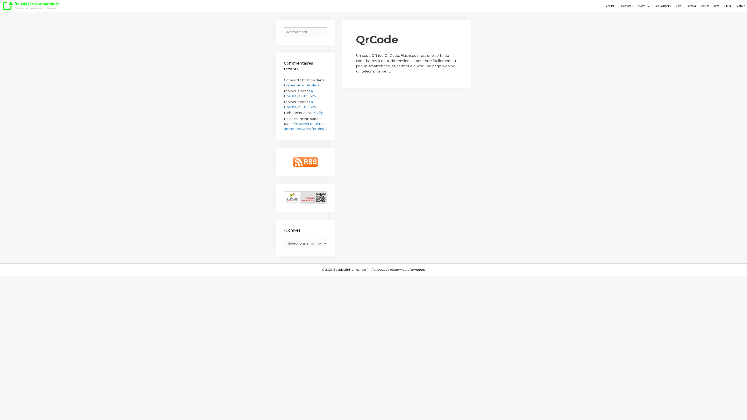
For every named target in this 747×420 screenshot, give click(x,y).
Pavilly (317, 113)
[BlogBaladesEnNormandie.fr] (32, 6)
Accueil (610, 6)
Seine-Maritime (663, 6)
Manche (705, 6)
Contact (740, 6)
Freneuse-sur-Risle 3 (301, 85)
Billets (727, 6)
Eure (678, 6)
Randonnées (626, 6)
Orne (716, 6)
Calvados (691, 6)
